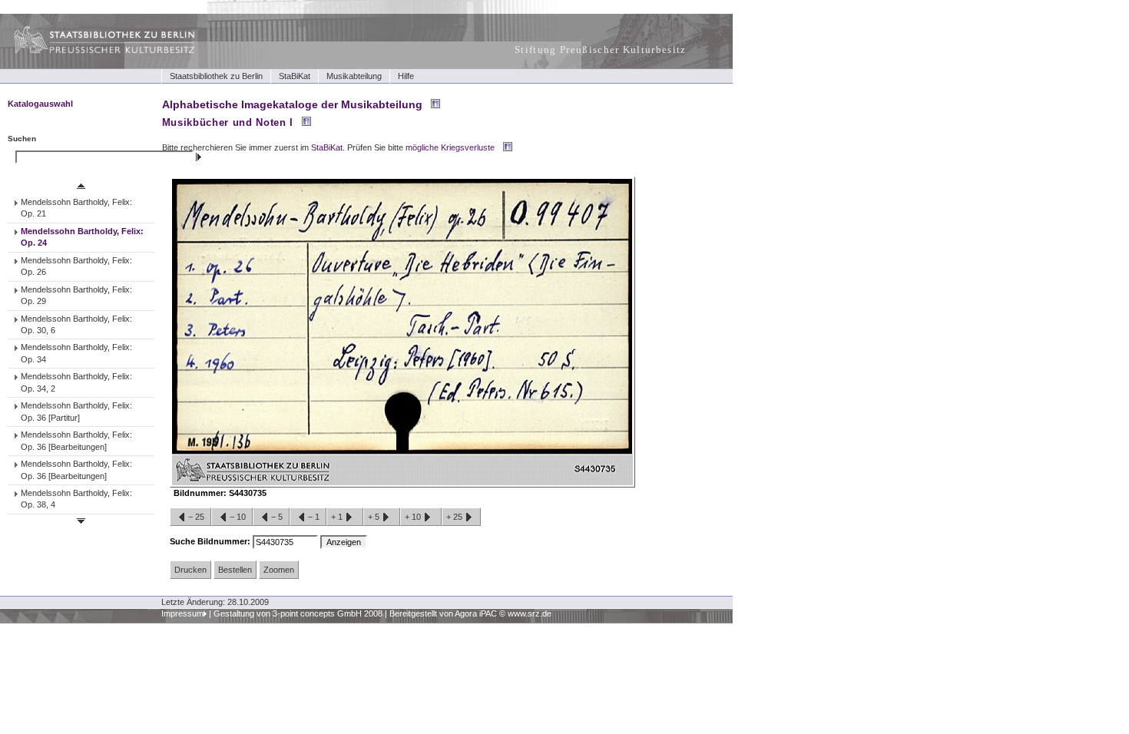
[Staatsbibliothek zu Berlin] (90, 51)
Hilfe (406, 76)
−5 (277, 516)
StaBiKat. (328, 147)
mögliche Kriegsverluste (450, 147)
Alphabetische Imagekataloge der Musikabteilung (292, 104)
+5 (375, 516)
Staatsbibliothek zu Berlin (216, 76)
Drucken (190, 569)
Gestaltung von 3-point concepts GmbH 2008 (298, 613)
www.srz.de (529, 613)
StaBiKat (294, 76)
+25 (455, 516)
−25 (196, 516)
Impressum (182, 613)
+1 (338, 516)
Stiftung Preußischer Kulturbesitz (601, 49)
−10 (237, 516)
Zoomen (278, 569)
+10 (414, 516)
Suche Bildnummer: (211, 541)
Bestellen (235, 569)
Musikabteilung (354, 76)
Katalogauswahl (40, 103)
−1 (314, 516)
